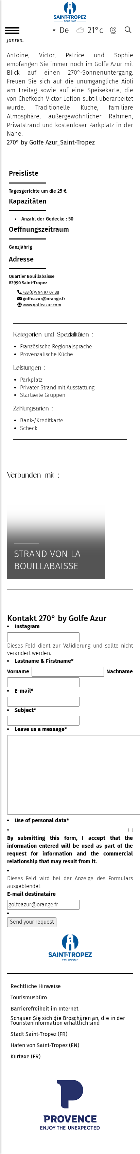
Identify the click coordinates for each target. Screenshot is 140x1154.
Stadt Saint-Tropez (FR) (39, 1034)
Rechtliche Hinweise (36, 986)
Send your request (32, 922)
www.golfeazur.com (42, 304)
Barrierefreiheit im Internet (44, 1008)
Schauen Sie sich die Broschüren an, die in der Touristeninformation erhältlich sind (68, 1020)
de (64, 30)
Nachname (119, 671)
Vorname (18, 671)
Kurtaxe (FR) (25, 1056)
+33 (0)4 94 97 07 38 (40, 292)
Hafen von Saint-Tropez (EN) (45, 1045)
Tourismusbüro (29, 997)
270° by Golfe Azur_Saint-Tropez (51, 142)
